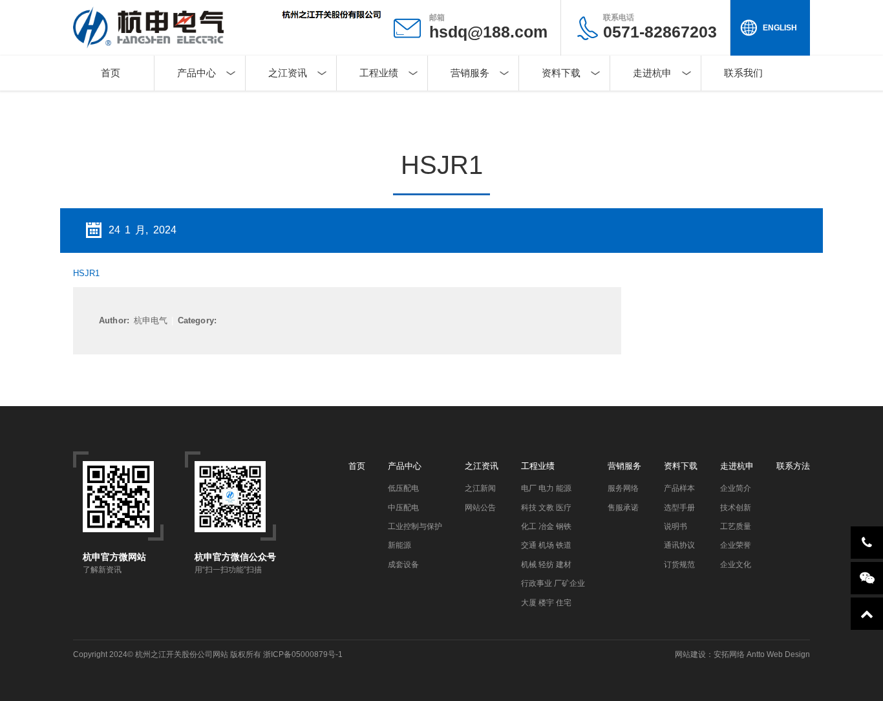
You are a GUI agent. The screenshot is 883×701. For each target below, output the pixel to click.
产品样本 (679, 488)
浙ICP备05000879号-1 (303, 654)
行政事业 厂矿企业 (553, 583)
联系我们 (743, 72)
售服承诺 (623, 507)
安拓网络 (729, 654)
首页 (110, 72)
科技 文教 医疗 (546, 507)
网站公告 (480, 507)
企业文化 (735, 564)
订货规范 (679, 564)
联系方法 (793, 466)
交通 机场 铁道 (546, 545)
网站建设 (690, 654)
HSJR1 (86, 273)
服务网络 (623, 488)
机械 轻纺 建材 (546, 564)
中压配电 (403, 507)
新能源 (399, 545)
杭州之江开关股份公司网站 (181, 654)
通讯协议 (679, 545)
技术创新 (735, 507)
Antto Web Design (777, 654)
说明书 (675, 526)
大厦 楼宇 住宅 (546, 602)
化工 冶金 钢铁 (546, 526)
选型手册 (679, 507)
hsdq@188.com (488, 32)
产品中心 (196, 72)
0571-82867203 (660, 27)
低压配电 (403, 488)
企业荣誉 (735, 545)
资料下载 (561, 72)
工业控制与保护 (415, 526)
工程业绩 (378, 72)
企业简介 (735, 488)
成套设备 (403, 564)
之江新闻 (480, 488)
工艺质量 (735, 526)
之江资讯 (287, 72)
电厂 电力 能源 (546, 488)
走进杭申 (652, 72)
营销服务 (470, 72)
